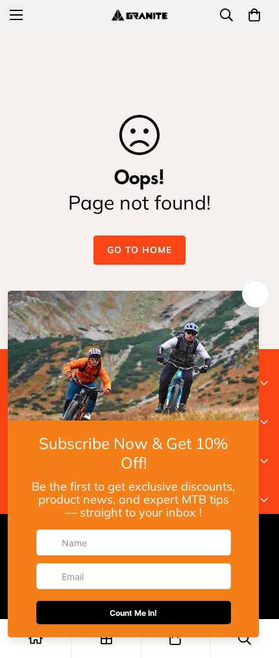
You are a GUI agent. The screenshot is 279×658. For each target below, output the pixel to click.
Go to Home (139, 250)
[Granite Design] (139, 15)
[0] (254, 15)
